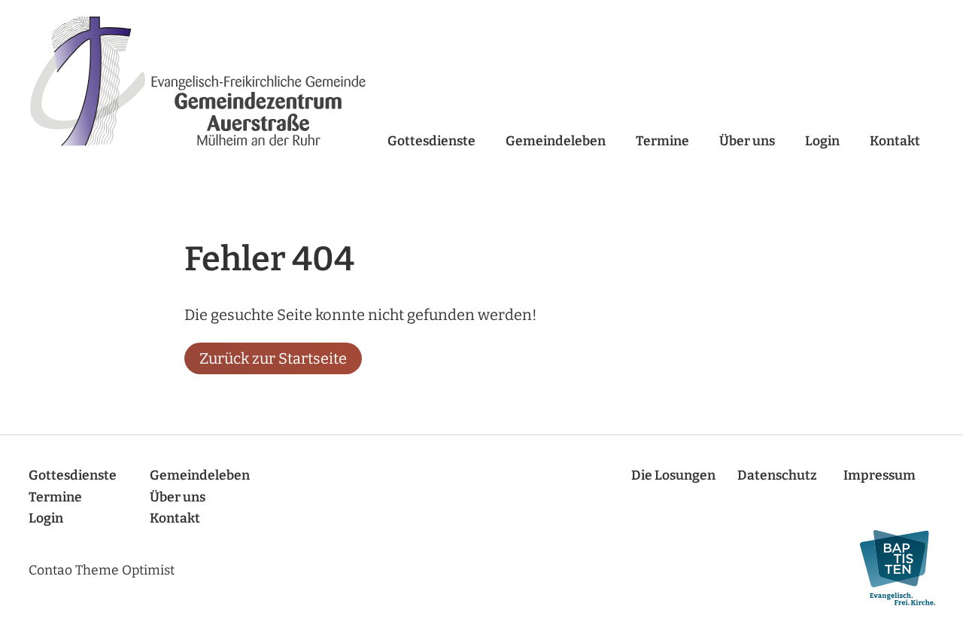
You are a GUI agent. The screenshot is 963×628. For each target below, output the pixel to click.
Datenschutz (777, 475)
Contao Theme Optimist (102, 570)
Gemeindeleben (556, 141)
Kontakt (895, 141)
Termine (662, 141)
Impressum (879, 475)
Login (822, 141)
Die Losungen (673, 475)
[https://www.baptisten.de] (890, 568)
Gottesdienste (431, 141)
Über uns (747, 141)
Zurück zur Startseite (273, 358)
